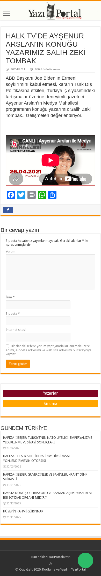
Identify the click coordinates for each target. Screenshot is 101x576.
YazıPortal (55, 557)
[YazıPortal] (50, 10)
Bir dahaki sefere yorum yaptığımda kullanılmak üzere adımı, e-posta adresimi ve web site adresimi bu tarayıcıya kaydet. (48, 350)
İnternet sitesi (16, 330)
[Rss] (50, 563)
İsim (10, 297)
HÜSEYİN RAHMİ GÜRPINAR (23, 511)
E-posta (13, 314)
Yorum (10, 251)
